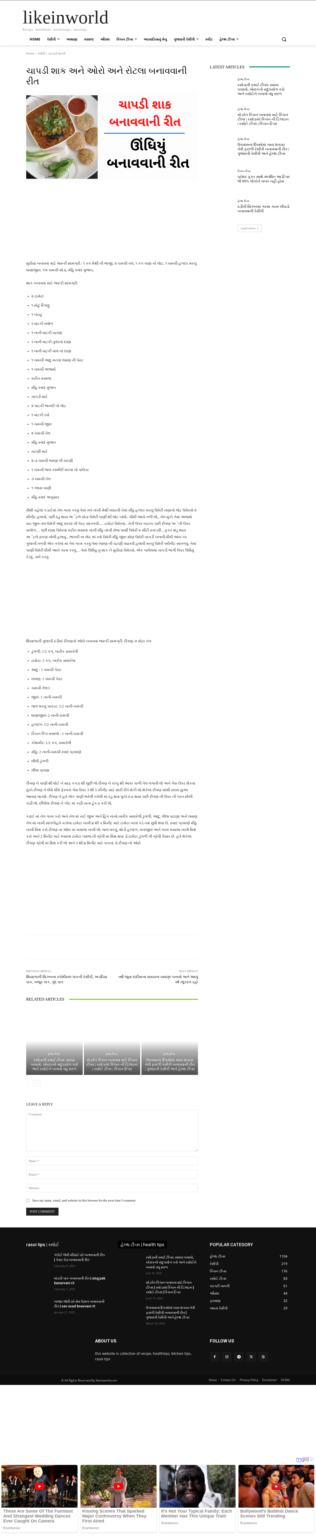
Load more (248, 228)
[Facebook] (214, 1357)
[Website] (263, 1357)
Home (30, 53)
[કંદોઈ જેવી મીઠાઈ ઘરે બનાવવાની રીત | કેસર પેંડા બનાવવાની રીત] (38, 1261)
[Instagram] (227, 1357)
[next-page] (37, 1083)
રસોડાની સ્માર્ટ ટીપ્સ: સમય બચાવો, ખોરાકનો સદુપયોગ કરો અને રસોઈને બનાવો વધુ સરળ (54, 1064)
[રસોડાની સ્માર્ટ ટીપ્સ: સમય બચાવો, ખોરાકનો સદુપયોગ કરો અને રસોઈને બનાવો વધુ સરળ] (54, 1041)
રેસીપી (41, 53)
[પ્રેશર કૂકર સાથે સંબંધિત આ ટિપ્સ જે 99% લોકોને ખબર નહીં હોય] (222, 177)
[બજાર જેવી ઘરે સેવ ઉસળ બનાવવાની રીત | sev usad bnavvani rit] (38, 1307)
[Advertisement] (112, 223)
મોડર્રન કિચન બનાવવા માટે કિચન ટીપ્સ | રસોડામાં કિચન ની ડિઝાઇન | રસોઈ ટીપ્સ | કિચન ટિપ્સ (112, 1064)
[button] (284, 39)
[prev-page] (29, 1083)
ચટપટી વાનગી (56, 53)
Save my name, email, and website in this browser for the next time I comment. (84, 1200)
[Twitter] (251, 1357)
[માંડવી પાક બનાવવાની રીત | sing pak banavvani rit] (38, 1284)
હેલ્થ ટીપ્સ (54, 1054)
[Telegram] (239, 1357)
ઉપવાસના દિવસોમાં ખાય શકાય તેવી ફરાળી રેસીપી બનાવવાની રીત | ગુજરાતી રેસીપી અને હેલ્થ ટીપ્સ (170, 1064)
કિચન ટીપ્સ (244, 171)
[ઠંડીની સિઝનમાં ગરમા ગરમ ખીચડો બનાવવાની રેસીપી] (222, 206)
